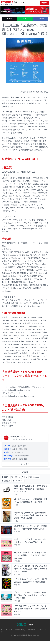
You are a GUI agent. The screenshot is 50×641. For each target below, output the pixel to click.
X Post (9, 19)
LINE (25, 19)
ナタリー (12, 4)
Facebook (40, 19)
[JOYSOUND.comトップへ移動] (44, 3)
